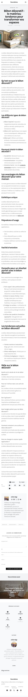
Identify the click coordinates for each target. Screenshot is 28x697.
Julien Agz (10, 25)
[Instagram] (10, 691)
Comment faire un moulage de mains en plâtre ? (14, 590)
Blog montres (5, 670)
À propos (20, 686)
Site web (3, 564)
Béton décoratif (12, 524)
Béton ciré (4, 524)
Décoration (12, 7)
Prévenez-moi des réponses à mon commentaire (12, 552)
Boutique (14, 687)
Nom (2, 554)
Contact (13, 686)
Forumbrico (14, 2)
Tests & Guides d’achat (14, 585)
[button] (10, 597)
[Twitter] (14, 691)
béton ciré (21, 215)
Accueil (7, 686)
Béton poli (21, 524)
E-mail (3, 559)
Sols (17, 7)
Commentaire (4, 541)
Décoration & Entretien (16, 584)
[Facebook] (7, 691)
